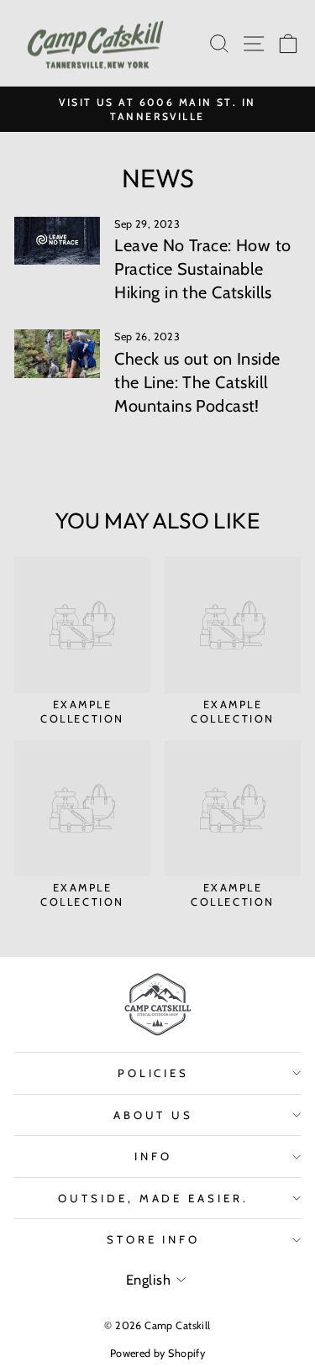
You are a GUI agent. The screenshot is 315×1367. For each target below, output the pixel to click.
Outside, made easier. (153, 1198)
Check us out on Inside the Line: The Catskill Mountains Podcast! (197, 382)
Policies (154, 1073)
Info (153, 1156)
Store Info (154, 1239)
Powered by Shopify (157, 1353)
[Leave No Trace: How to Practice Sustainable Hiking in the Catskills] (57, 241)
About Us (153, 1115)
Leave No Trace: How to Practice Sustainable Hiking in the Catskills (202, 268)
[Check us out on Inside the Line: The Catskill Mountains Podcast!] (57, 353)
